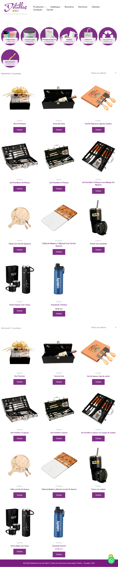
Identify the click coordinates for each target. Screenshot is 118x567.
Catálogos (55, 7)
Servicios (82, 7)
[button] (45, 7)
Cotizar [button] (59, 314)
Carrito (50, 9)
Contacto (37, 9)
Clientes (96, 7)
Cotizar (19, 130)
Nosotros (69, 7)
